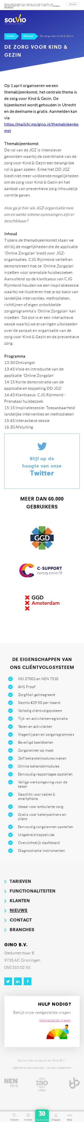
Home (10, 36)
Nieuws (28, 36)
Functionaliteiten (33, 891)
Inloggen (55, 1120)
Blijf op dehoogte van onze (42, 467)
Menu (69, 1120)
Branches (22, 930)
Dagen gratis (42, 1116)
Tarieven (20, 882)
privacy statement (59, 1067)
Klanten (20, 901)
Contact (21, 920)
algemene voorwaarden (28, 1067)
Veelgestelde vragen (55, 1020)
